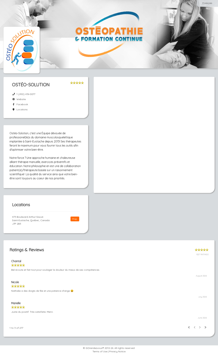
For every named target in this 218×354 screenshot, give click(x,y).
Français (207, 3)
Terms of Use (99, 351)
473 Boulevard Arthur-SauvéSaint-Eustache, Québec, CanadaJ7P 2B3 (31, 220)
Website (20, 99)
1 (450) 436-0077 (26, 94)
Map (74, 218)
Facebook (21, 104)
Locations (21, 109)
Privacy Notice (117, 351)
